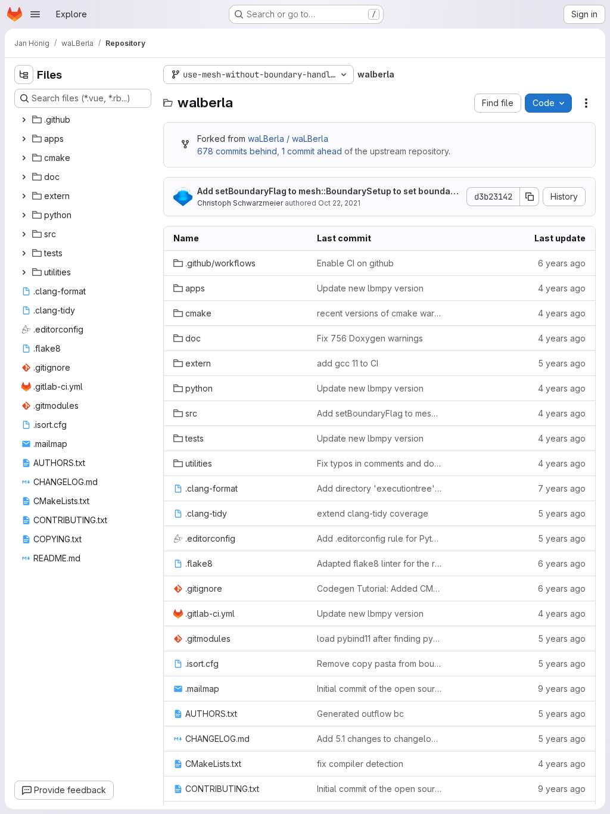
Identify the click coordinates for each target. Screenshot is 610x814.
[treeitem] (84, 119)
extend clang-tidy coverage (372, 513)
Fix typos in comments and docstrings (379, 463)
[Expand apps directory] (24, 139)
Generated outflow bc (360, 714)
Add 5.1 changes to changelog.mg (379, 739)
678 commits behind (237, 151)
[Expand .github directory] (24, 120)
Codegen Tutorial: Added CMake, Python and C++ (379, 588)
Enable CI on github (355, 263)
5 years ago (562, 363)
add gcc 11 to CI (347, 363)
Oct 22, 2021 (339, 202)
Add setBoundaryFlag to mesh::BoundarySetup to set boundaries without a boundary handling (326, 191)
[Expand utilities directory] (24, 272)
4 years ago (562, 288)
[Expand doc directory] (24, 177)
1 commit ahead (312, 151)
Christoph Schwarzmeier (240, 202)
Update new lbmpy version (370, 288)
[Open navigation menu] (35, 14)
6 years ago (562, 263)
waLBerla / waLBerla (288, 138)
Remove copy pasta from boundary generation (379, 663)
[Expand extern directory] (24, 196)
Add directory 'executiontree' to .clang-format (379, 488)
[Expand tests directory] (24, 253)
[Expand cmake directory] (24, 158)
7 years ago (562, 488)
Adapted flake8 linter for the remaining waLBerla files (379, 563)
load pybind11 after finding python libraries (379, 638)
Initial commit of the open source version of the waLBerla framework (379, 688)
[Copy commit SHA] (529, 196)
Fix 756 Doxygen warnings (370, 338)
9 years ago (562, 688)
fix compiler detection (360, 764)
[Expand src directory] (24, 234)
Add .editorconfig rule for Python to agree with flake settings (379, 538)
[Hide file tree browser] (23, 74)
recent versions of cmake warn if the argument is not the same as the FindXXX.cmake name (379, 313)
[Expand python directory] (24, 215)
